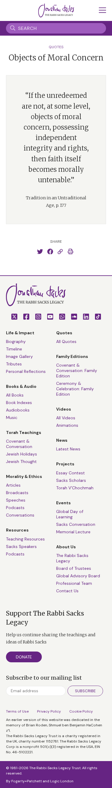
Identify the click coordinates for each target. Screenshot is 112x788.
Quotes (56, 47)
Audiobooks (18, 410)
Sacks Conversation (75, 524)
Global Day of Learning (69, 514)
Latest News (68, 449)
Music (11, 417)
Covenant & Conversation (19, 443)
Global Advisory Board (78, 576)
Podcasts (15, 507)
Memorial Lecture (73, 532)
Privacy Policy (49, 711)
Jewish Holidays (21, 454)
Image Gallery (19, 356)
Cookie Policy (81, 711)
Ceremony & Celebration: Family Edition (75, 389)
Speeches (15, 500)
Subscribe (85, 690)
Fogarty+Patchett (26, 781)
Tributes (14, 364)
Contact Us (67, 590)
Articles (13, 485)
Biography (16, 341)
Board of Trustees (73, 568)
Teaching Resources (25, 539)
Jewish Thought (21, 461)
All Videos (65, 417)
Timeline (14, 349)
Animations (67, 425)
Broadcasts (17, 492)
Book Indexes (19, 402)
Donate (24, 657)
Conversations (20, 515)
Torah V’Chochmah (74, 488)
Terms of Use (17, 711)
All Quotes (66, 341)
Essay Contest (70, 473)
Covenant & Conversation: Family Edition (76, 370)
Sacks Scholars (71, 480)
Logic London (61, 781)
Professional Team (74, 583)
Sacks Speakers (21, 546)
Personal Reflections (26, 371)
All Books (15, 395)
